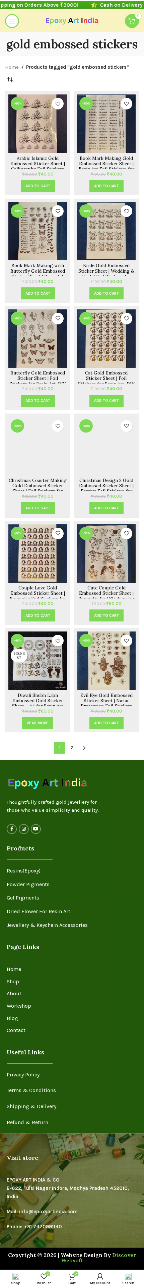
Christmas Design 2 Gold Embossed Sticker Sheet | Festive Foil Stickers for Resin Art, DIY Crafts (106, 488)
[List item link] (72, 870)
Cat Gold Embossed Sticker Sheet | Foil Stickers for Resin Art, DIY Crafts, (106, 381)
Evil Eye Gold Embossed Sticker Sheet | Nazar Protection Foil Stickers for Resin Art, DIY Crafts (106, 703)
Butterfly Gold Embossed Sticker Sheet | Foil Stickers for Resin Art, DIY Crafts (37, 381)
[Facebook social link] (12, 829)
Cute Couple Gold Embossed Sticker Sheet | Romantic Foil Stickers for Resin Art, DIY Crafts (106, 596)
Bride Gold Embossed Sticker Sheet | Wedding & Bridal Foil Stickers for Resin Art (106, 273)
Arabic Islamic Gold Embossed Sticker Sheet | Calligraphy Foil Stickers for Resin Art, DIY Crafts (37, 166)
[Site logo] (72, 20)
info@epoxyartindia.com (48, 1212)
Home (12, 67)
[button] (38, 186)
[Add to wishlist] (58, 103)
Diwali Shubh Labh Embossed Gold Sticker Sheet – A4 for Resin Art (37, 700)
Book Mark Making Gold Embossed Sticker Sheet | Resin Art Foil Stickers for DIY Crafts (106, 166)
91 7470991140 (44, 1227)
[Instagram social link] (24, 829)
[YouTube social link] (36, 829)
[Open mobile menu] (12, 21)
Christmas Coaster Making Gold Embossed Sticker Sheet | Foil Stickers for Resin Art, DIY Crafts (38, 488)
